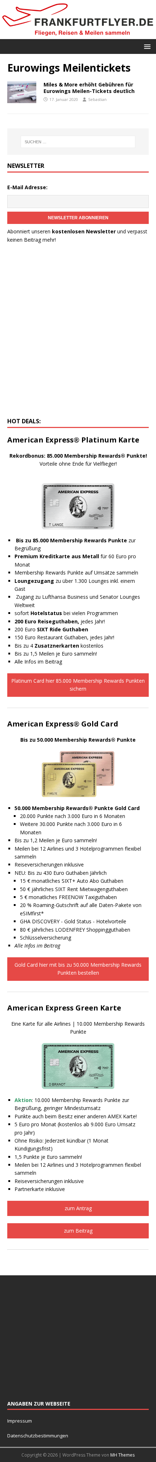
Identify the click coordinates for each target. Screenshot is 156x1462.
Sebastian (97, 99)
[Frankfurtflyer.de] (78, 34)
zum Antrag (78, 1208)
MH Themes (122, 1455)
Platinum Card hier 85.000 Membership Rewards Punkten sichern (78, 684)
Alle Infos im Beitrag (38, 661)
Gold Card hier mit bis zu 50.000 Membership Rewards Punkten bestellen (78, 968)
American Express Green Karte (64, 1008)
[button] (146, 46)
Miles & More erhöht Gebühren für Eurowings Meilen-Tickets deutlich (89, 87)
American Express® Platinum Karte (73, 440)
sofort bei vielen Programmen (66, 613)
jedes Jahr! (60, 621)
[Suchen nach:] (78, 142)
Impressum (19, 1420)
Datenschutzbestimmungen (38, 1435)
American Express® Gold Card (62, 724)
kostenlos (68, 645)
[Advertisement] (78, 332)
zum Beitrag (78, 1230)
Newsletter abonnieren (78, 217)
